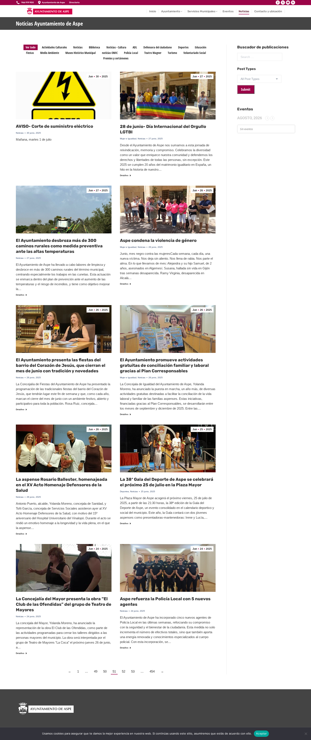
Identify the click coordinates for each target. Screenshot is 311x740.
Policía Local (131, 53)
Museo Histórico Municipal (80, 53)
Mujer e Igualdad (128, 138)
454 (152, 671)
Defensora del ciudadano (157, 47)
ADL (135, 47)
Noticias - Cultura (116, 47)
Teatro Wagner (152, 53)
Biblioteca (94, 47)
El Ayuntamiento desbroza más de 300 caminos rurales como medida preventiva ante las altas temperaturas (59, 246)
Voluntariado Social (194, 53)
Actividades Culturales (54, 47)
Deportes (183, 47)
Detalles (124, 175)
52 (123, 671)
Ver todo (31, 47)
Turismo (172, 53)
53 (133, 671)
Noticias (78, 47)
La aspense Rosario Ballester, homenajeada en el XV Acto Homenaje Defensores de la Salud (61, 485)
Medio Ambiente (49, 53)
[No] (306, 734)
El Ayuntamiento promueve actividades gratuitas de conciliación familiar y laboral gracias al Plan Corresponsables (164, 365)
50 (105, 671)
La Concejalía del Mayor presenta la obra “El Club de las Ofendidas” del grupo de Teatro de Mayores (63, 604)
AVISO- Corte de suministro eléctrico (54, 126)
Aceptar (261, 733)
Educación (200, 47)
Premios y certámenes (115, 58)
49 (95, 671)
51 (114, 671)
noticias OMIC (110, 53)
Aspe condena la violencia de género (158, 240)
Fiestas (30, 53)
